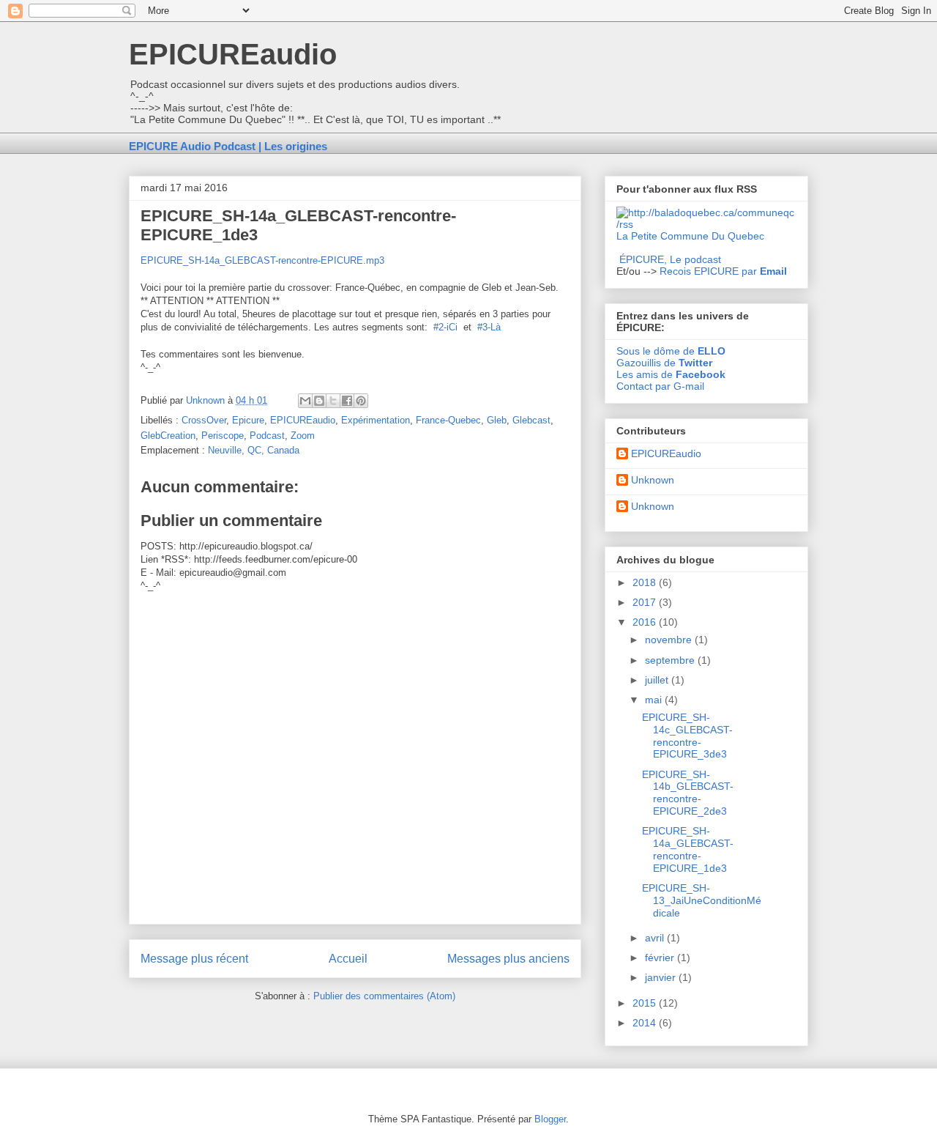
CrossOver (204, 420)
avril (656, 938)
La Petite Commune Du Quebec (690, 236)
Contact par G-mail (660, 386)
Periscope (222, 435)
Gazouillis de (664, 363)
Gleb (497, 420)
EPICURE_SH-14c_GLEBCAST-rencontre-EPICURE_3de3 (687, 735)
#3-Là (489, 327)
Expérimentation (375, 420)
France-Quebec (448, 420)
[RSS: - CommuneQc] (706, 224)
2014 (645, 1023)
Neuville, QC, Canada (253, 450)
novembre (670, 639)
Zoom (303, 435)
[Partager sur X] (333, 400)
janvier (662, 977)
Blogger (550, 1119)
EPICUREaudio (233, 54)
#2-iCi (445, 327)
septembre (671, 660)
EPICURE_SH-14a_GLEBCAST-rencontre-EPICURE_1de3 (687, 849)
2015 (645, 1003)
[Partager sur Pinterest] (361, 400)
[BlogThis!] (319, 400)
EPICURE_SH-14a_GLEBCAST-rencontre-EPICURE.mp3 (262, 260)
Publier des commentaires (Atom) (384, 995)
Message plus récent (194, 958)
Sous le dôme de (670, 351)
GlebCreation (168, 435)
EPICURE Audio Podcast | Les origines (228, 146)
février (661, 957)
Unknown (652, 480)
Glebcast (531, 420)
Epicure (248, 420)
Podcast (267, 435)
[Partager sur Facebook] (347, 400)
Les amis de (670, 374)
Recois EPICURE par (723, 271)
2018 (645, 582)
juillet (658, 680)
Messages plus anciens (508, 958)
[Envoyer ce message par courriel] (305, 400)
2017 (645, 602)
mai (655, 700)
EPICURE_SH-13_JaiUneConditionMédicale (701, 900)
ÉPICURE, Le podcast (670, 259)
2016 (645, 622)
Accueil (348, 958)
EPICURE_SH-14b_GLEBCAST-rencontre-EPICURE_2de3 (687, 793)
